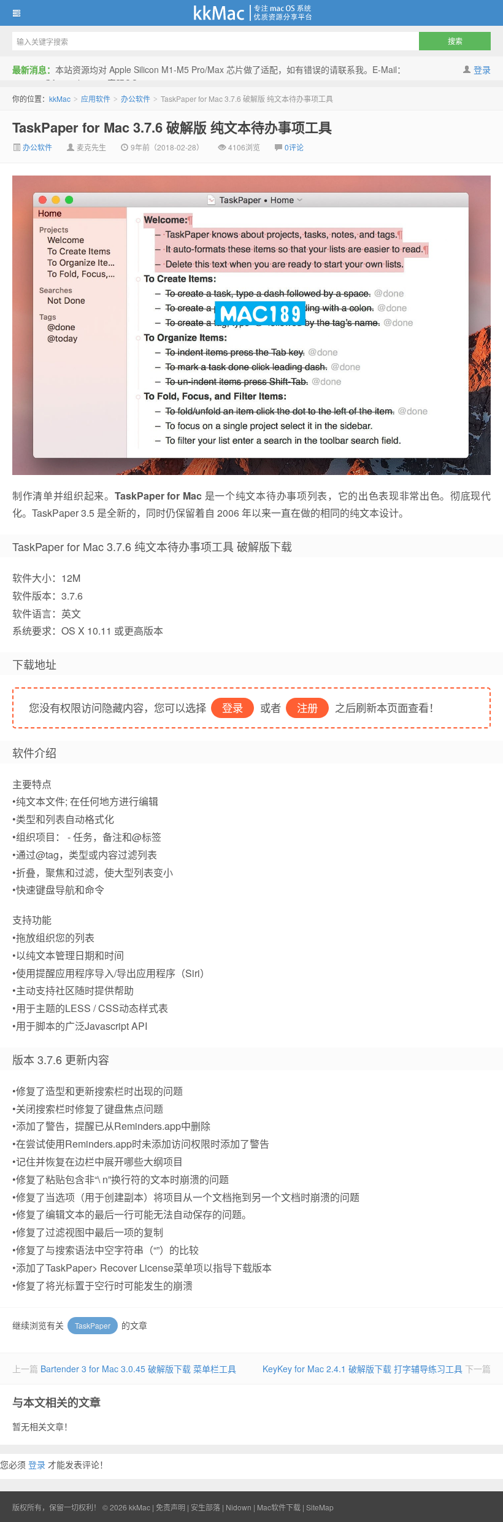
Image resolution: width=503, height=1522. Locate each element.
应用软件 (95, 98)
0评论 (294, 147)
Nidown (239, 1507)
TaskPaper (92, 1325)
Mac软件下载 (279, 1507)
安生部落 (205, 1507)
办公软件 (135, 98)
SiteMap (320, 1507)
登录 (482, 69)
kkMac (251, 13)
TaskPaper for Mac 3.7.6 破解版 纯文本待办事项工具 (172, 127)
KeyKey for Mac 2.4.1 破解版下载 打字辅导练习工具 (363, 1368)
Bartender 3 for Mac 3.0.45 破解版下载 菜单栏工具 (138, 1368)
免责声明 (170, 1507)
